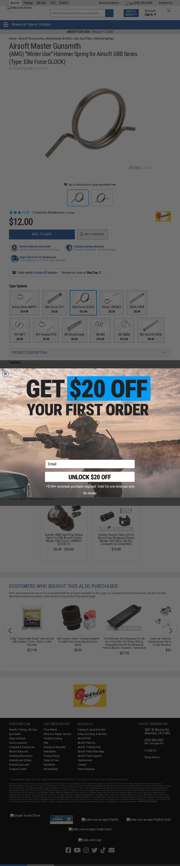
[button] (90, 480)
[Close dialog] (5, 374)
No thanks (90, 493)
